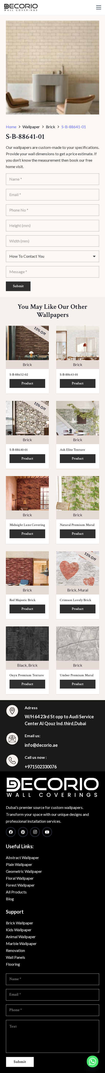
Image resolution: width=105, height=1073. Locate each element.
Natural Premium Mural (77, 525)
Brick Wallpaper (19, 922)
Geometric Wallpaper (24, 871)
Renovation (15, 950)
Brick (27, 364)
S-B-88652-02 (19, 374)
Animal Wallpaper (21, 936)
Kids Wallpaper (19, 929)
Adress (31, 707)
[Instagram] (35, 832)
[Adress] (15, 712)
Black (22, 665)
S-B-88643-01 (69, 374)
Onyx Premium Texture (27, 675)
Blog (10, 898)
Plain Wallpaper (19, 864)
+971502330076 (41, 766)
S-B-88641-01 (74, 126)
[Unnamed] (52, 787)
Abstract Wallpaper (22, 857)
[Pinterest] (23, 832)
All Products (16, 891)
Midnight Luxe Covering (27, 525)
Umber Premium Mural (77, 675)
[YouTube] (47, 832)
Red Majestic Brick (23, 600)
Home (11, 126)
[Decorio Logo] (21, 7)
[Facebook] (11, 832)
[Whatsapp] (92, 1061)
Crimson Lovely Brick (75, 600)
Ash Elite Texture (72, 450)
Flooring (13, 964)
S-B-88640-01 (19, 450)
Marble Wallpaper (21, 943)
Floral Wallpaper (20, 878)
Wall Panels (15, 957)
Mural (83, 590)
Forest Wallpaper (20, 885)
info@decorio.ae (41, 745)
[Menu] (98, 7)
